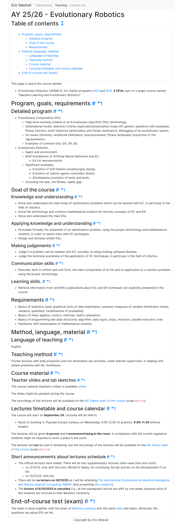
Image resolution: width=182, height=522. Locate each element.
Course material (39, 64)
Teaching (61, 5)
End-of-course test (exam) (40, 72)
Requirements (38, 47)
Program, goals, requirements (42, 34)
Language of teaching (43, 55)
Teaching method (40, 60)
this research (103, 484)
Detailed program (41, 38)
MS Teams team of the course (105, 400)
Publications (44, 5)
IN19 (109, 90)
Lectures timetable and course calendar (55, 68)
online (82, 386)
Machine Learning (84, 508)
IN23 (96, 90)
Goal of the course (41, 43)
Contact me (78, 5)
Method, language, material (40, 51)
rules (119, 508)
